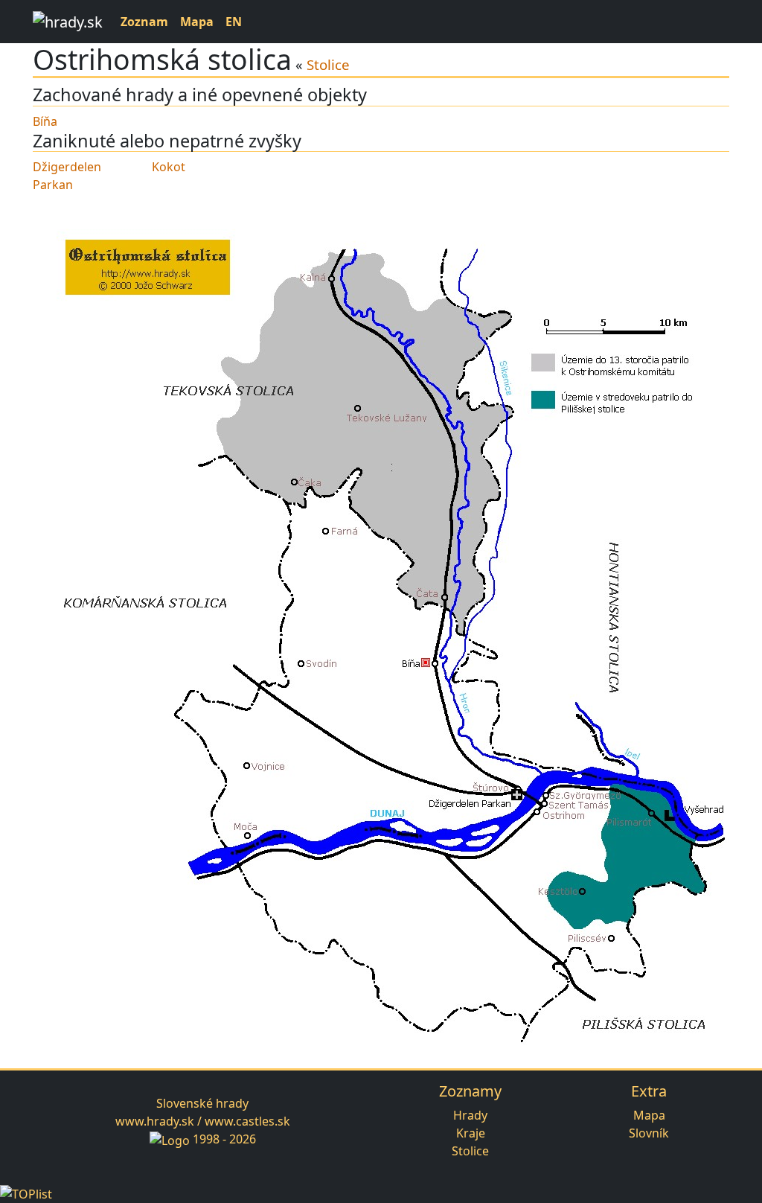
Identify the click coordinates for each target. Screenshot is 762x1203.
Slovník (649, 1133)
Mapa (197, 21)
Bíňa (45, 121)
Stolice (328, 64)
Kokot (168, 167)
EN (233, 21)
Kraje (470, 1133)
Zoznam (144, 21)
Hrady (470, 1115)
